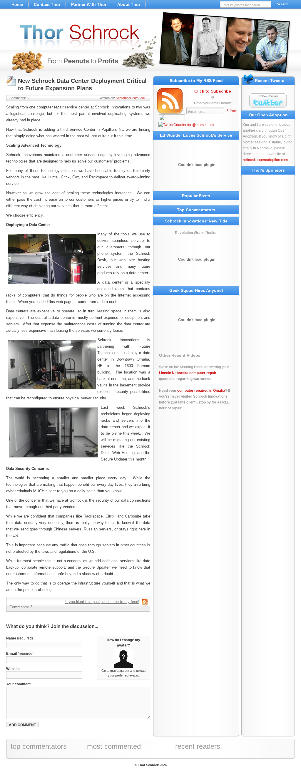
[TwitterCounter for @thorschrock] (186, 125)
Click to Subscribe (212, 91)
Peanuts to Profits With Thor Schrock (150, 44)
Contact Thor (47, 4)
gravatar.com (119, 670)
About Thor (128, 4)
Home (17, 4)
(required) (19, 638)
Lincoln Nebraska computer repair (187, 373)
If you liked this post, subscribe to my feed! (102, 602)
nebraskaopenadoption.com (265, 160)
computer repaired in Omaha (201, 390)
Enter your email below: (213, 103)
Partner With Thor (88, 4)
